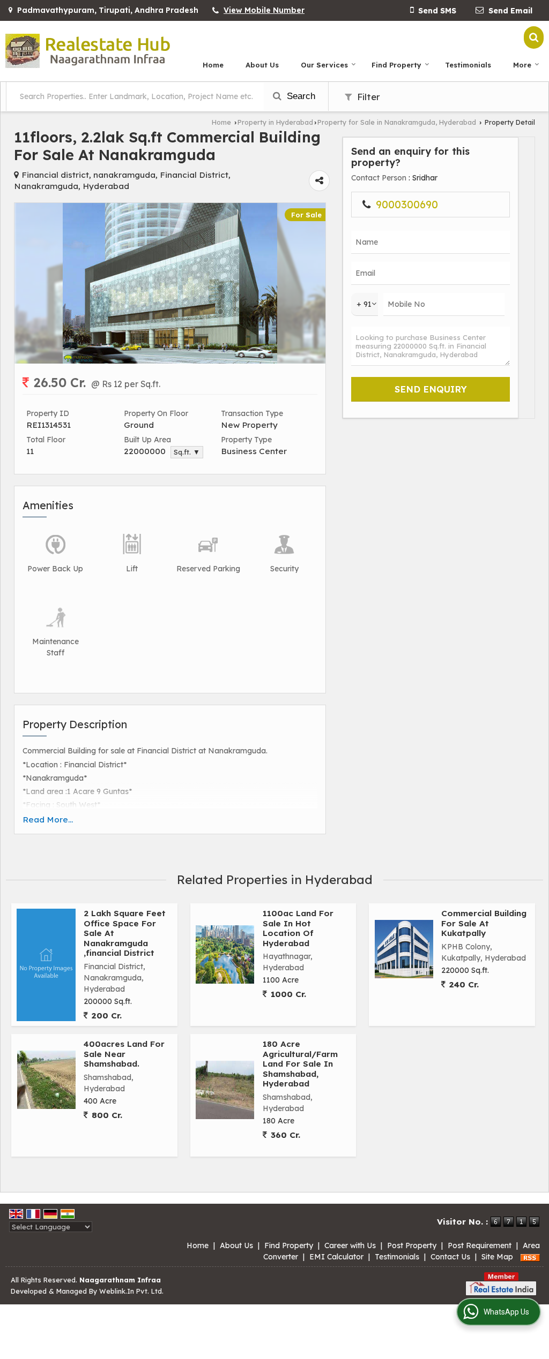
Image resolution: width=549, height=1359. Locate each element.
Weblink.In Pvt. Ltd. (131, 1291)
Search (299, 96)
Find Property (396, 65)
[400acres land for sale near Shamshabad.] (46, 1080)
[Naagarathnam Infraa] (87, 51)
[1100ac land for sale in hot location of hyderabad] (225, 954)
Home (213, 65)
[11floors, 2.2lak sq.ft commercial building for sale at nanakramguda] (170, 361)
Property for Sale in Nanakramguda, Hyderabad (396, 122)
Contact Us (450, 1257)
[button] (264, 10)
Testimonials (468, 65)
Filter (367, 96)
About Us (262, 65)
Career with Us (350, 1245)
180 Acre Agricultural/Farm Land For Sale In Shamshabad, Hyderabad (300, 1064)
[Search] (534, 37)
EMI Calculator (336, 1257)
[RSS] (530, 1257)
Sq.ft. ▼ (187, 452)
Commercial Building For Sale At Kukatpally (483, 923)
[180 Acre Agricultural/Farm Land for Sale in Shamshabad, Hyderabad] (225, 1090)
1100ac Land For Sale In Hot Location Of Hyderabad (298, 928)
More (522, 65)
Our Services (324, 65)
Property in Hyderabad (275, 122)
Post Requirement (479, 1245)
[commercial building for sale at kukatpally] (404, 949)
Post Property (411, 1245)
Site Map (497, 1257)
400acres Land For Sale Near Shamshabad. (124, 1054)
